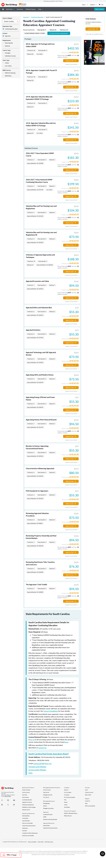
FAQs (30, 773)
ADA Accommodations (90, 806)
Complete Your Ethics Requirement (30, 833)
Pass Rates (24, 830)
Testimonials (25, 828)
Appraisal (26, 17)
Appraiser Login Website (37, 766)
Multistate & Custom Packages (29, 807)
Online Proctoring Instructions (28, 825)
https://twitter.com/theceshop (9, 805)
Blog (39, 9)
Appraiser (8, 36)
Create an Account (89, 792)
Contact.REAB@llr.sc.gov (42, 763)
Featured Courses (26, 809)
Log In (86, 790)
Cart (102, 5)
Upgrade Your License (27, 802)
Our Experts (66, 795)
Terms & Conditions (51, 711)
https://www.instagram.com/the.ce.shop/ (3, 800)
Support (92, 5)
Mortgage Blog (46, 803)
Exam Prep (24, 795)
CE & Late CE (46, 797)
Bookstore (20, 9)
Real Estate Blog (25, 816)
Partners (45, 806)
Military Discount (68, 816)
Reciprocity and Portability (28, 835)
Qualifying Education (48, 814)
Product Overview (26, 790)
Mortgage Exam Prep (47, 795)
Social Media (67, 807)
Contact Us (42, 747)
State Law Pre (46, 792)
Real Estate (9, 9)
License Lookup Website (37, 770)
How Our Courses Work (27, 823)
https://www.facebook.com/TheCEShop (9, 800)
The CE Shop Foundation (69, 797)
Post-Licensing (25, 797)
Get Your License (26, 792)
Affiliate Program (31, 9)
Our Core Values (67, 792)
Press (65, 800)
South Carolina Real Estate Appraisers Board (48, 754)
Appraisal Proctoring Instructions (50, 828)
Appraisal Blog (46, 825)
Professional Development (28, 804)
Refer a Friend (99, 9)
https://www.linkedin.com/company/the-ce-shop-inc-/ (3, 805)
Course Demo (25, 818)
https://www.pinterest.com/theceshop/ (15, 805)
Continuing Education (11, 29)
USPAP (44, 817)
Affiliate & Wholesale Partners (70, 813)
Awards (65, 802)
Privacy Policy (41, 842)
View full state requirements (59, 33)
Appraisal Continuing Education (50, 819)
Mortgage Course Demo (48, 808)
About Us (66, 790)
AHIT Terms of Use (49, 842)
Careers (65, 804)
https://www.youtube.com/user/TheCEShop (15, 800)
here (66, 742)
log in (32, 739)
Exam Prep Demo (26, 820)
